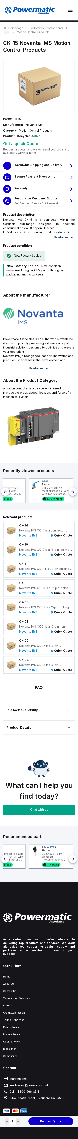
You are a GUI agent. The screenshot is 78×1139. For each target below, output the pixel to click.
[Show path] (6, 32)
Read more (61, 237)
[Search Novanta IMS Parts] (33, 330)
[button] (39, 165)
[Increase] (18, 1121)
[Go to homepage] (39, 918)
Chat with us (39, 809)
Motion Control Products (33, 32)
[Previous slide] (5, 492)
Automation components (47, 28)
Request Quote (50, 1121)
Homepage (15, 27)
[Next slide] (73, 492)
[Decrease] (7, 1121)
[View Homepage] (30, 10)
